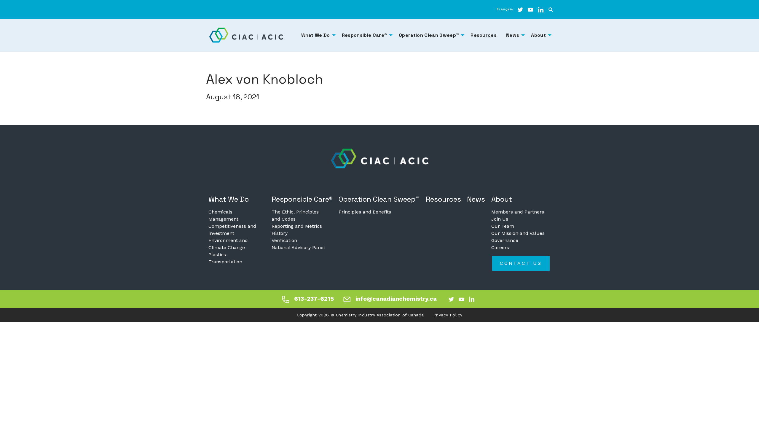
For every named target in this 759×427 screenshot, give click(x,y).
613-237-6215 (314, 298)
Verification (284, 240)
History (280, 233)
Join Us (499, 219)
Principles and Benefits (365, 212)
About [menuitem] (538, 35)
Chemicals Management (223, 215)
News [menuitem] (512, 35)
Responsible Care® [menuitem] (364, 35)
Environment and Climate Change (228, 244)
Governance (504, 240)
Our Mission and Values (518, 233)
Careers (500, 247)
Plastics (217, 254)
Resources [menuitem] (484, 35)
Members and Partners (517, 212)
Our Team (502, 226)
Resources (443, 199)
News (476, 199)
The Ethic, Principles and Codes (295, 215)
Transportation (225, 262)
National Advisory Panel (298, 247)
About (501, 199)
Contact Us (521, 263)
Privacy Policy (448, 315)
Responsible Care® (302, 199)
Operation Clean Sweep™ (379, 199)
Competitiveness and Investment (232, 229)
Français (505, 9)
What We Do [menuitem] (315, 35)
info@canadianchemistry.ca (396, 298)
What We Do (228, 199)
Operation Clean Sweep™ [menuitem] (429, 35)
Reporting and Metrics (297, 226)
